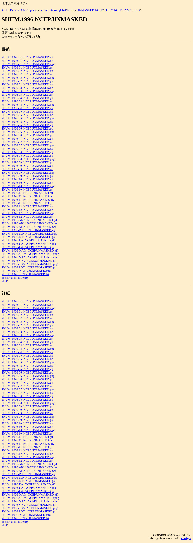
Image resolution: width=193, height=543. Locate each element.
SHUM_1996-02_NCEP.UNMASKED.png (28, 77)
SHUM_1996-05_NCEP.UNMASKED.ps (27, 121)
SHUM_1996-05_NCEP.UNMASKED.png (28, 118)
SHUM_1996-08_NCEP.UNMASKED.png (28, 159)
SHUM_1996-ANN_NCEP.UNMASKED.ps (29, 226)
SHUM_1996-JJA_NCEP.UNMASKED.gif (28, 240)
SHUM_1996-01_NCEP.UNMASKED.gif (27, 57)
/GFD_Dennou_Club (14, 10)
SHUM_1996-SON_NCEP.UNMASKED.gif (29, 260)
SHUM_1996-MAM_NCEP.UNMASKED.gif (30, 250)
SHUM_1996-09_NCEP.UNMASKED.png (28, 172)
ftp (30, 10)
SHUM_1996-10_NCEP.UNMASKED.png (28, 186)
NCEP (71, 10)
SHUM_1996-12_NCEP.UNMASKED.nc (27, 209)
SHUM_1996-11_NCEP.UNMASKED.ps (27, 203)
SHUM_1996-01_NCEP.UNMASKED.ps (27, 67)
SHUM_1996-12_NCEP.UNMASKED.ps (27, 216)
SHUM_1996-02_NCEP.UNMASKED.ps (27, 81)
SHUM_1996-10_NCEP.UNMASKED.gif (27, 179)
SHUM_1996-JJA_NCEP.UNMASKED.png (29, 243)
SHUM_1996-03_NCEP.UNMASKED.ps (27, 94)
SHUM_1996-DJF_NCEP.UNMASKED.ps (28, 237)
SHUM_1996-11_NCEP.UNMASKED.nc (27, 196)
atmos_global (58, 10)
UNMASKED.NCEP (90, 10)
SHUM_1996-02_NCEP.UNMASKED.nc (27, 74)
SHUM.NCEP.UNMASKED (122, 10)
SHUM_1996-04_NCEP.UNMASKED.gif (27, 98)
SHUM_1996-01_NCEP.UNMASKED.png (28, 64)
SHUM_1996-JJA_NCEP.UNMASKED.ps (28, 247)
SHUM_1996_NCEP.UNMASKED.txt (25, 274)
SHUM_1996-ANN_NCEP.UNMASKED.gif (29, 220)
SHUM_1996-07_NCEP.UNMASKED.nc (27, 142)
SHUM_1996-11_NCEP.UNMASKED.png (28, 199)
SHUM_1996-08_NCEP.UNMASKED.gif (27, 152)
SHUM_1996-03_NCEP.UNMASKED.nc (27, 87)
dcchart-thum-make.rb (15, 277)
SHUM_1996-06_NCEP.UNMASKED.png (28, 131)
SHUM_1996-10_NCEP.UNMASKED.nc (27, 182)
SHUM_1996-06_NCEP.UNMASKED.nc (27, 128)
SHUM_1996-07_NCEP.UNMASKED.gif (27, 138)
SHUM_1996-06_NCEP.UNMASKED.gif (27, 125)
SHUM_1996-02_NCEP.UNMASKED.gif (27, 70)
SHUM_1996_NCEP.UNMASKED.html (26, 270)
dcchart (44, 10)
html (4, 281)
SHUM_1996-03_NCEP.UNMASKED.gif (27, 84)
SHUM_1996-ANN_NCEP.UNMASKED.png (30, 223)
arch (35, 10)
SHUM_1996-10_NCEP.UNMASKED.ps (27, 189)
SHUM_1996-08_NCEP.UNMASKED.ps (27, 162)
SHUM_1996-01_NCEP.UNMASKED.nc (27, 60)
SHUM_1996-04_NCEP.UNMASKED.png (28, 104)
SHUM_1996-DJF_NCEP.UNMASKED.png (29, 233)
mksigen (186, 538)
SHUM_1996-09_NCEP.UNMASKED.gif (27, 165)
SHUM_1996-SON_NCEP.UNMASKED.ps (29, 267)
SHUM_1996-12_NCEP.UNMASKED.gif (27, 206)
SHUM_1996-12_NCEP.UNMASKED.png (28, 213)
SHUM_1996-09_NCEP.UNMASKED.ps (27, 176)
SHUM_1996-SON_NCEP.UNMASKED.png (30, 264)
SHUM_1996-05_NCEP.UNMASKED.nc (27, 115)
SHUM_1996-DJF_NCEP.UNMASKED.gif (28, 230)
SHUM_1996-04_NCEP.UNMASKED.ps (27, 108)
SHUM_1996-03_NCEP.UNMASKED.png (28, 91)
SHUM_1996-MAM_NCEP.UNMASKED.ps (29, 257)
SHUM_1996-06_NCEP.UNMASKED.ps (27, 135)
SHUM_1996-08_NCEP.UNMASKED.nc (27, 155)
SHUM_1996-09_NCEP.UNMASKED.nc (27, 169)
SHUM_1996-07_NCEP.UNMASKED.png (28, 145)
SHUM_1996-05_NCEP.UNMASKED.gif (27, 111)
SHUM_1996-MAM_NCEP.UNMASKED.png (30, 253)
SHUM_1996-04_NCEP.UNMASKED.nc (27, 101)
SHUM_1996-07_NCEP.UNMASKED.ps (27, 148)
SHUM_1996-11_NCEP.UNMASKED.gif (27, 192)
